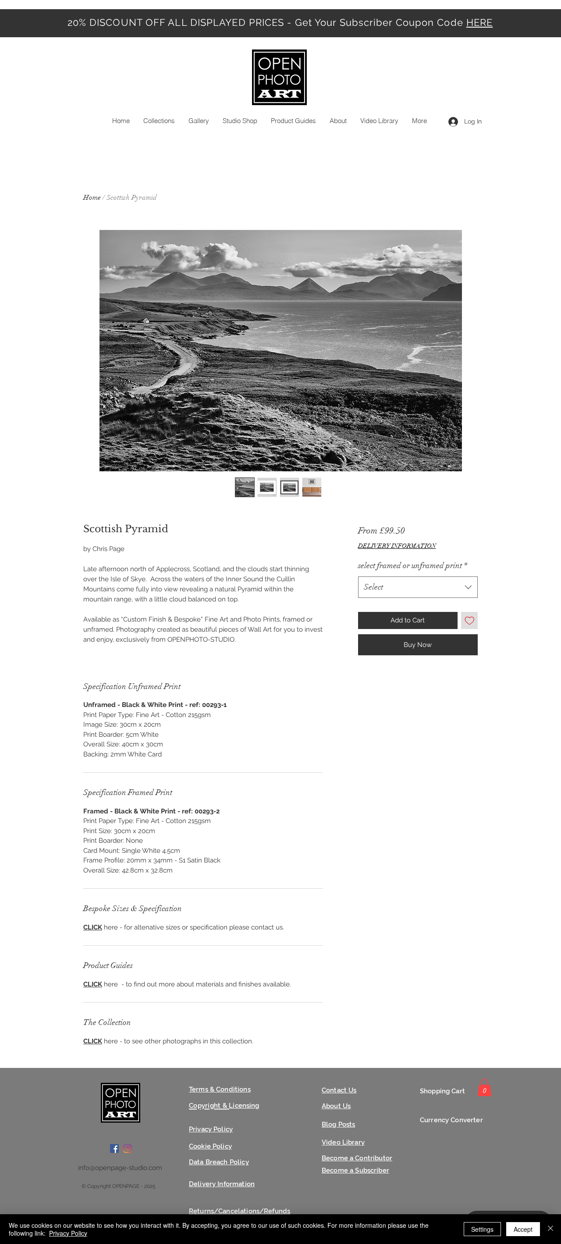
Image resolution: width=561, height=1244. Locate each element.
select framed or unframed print (412, 565)
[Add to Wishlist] (469, 620)
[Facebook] (114, 1148)
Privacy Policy (68, 1233)
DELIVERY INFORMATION (397, 546)
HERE (479, 22)
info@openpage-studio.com (120, 1168)
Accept (523, 1229)
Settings (482, 1229)
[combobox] (418, 587)
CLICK (92, 927)
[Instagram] (127, 1148)
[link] (484, 1087)
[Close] (550, 1229)
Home (92, 197)
